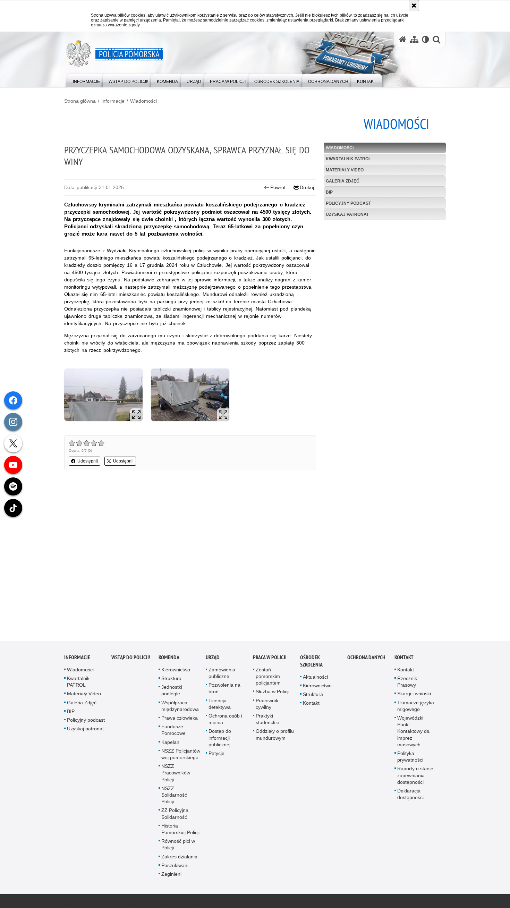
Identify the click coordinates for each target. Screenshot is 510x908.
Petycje (216, 755)
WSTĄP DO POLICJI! (130, 659)
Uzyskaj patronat (347, 214)
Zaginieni (171, 876)
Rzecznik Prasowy (407, 684)
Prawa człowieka (179, 720)
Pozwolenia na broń (224, 691)
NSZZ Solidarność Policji (174, 797)
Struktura (171, 680)
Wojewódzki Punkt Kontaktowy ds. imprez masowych (414, 733)
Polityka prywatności (410, 759)
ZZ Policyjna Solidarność (174, 816)
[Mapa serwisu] (414, 39)
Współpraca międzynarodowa (180, 708)
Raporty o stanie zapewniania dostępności (415, 777)
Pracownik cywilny (267, 706)
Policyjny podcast (348, 203)
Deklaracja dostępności (410, 796)
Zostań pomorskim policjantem (268, 678)
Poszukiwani (174, 867)
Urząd (213, 659)
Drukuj (307, 187)
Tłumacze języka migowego (415, 708)
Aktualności (315, 679)
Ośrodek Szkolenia (311, 663)
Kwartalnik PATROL (348, 158)
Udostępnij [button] (87, 461)
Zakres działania (179, 859)
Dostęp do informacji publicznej (220, 740)
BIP (329, 192)
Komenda (169, 659)
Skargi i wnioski (414, 696)
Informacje (113, 101)
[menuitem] (86, 80)
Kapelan (170, 744)
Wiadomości (143, 101)
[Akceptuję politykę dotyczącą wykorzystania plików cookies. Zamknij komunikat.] (414, 5)
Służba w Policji (272, 694)
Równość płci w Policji (178, 847)
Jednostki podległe (171, 693)
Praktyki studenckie (267, 721)
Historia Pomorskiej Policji (180, 831)
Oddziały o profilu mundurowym (275, 737)
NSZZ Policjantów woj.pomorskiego (180, 756)
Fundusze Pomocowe (173, 732)
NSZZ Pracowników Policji (175, 775)
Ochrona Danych (366, 659)
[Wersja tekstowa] (425, 39)
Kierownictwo (175, 671)
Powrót (278, 187)
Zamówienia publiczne (222, 675)
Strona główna (80, 101)
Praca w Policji (270, 659)
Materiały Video (345, 170)
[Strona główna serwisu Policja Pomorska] (403, 39)
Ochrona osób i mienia (225, 721)
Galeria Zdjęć (342, 181)
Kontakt (311, 705)
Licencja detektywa (220, 706)
